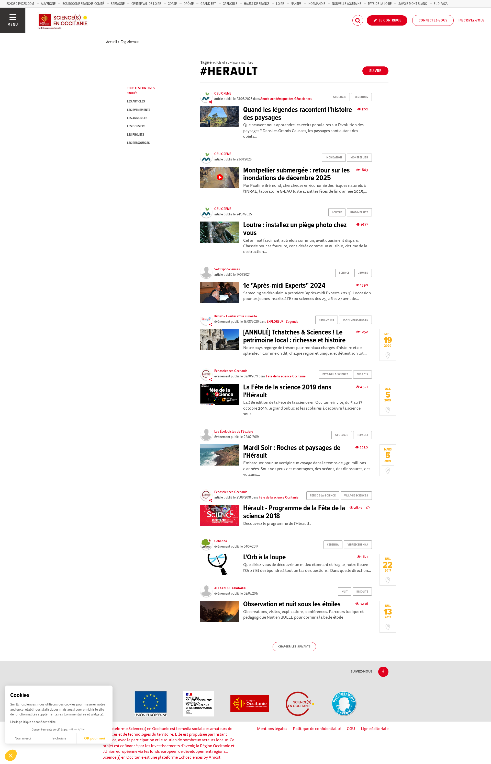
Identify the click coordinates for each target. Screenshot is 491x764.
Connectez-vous (433, 20)
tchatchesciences (355, 320)
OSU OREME (222, 93)
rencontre (326, 320)
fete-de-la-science (335, 374)
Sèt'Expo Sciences (227, 269)
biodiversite (359, 212)
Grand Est (208, 4)
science (344, 273)
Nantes (296, 4)
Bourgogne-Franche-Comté (83, 4)
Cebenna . (221, 541)
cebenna (333, 545)
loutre (337, 212)
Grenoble (230, 4)
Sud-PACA (441, 4)
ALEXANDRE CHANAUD (230, 588)
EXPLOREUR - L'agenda (282, 321)
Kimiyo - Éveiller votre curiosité (235, 316)
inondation (334, 157)
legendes (361, 97)
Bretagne (118, 4)
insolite (362, 592)
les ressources (138, 143)
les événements (138, 110)
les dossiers (136, 126)
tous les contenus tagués (141, 90)
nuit (345, 592)
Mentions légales (272, 728)
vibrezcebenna (358, 545)
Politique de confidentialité (317, 728)
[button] (11, 755)
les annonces (137, 118)
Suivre (375, 71)
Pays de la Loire (380, 4)
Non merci (23, 738)
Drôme (189, 4)
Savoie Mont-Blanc (412, 4)
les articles (136, 101)
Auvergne (48, 4)
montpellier (359, 157)
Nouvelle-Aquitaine (346, 4)
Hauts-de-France (256, 4)
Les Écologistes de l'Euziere (233, 431)
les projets (135, 135)
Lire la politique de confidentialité (32, 721)
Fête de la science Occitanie (286, 376)
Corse (172, 4)
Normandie (316, 4)
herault (362, 435)
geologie (339, 97)
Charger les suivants (294, 647)
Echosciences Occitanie (231, 371)
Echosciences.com (20, 4)
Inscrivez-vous (472, 20)
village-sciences (356, 495)
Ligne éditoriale (374, 728)
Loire (280, 4)
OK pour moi (94, 738)
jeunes (363, 273)
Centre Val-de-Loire (146, 4)
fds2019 (362, 374)
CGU (351, 728)
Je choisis (58, 738)
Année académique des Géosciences (286, 99)
